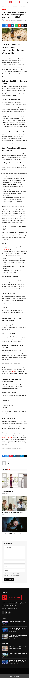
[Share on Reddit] (19, 25)
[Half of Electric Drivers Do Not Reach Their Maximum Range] (5, 623)
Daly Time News (22, 671)
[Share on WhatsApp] (16, 25)
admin (7, 20)
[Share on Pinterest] (9, 25)
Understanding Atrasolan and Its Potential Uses (12, 512)
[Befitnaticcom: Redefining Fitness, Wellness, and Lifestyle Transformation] (14, 480)
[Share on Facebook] (3, 25)
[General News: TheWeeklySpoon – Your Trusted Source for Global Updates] (5, 662)
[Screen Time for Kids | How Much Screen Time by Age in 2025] (14, 524)
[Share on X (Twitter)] (6, 25)
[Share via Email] (25, 25)
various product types (7, 437)
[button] (2, 2)
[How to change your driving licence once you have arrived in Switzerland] (5, 655)
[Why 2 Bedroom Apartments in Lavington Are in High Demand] (5, 636)
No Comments (8, 22)
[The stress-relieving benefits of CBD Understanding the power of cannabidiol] (14, 34)
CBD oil (13, 371)
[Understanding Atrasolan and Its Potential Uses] (14, 503)
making (16, 92)
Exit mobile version (14, 676)
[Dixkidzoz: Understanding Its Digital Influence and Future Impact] (5, 630)
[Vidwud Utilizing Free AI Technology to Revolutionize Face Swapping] (5, 648)
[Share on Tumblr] (22, 25)
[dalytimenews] (14, 2)
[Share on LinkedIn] (12, 25)
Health (3, 9)
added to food (5, 249)
